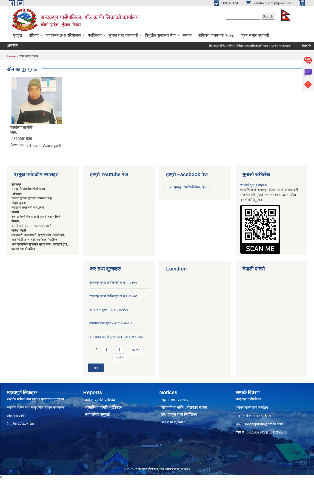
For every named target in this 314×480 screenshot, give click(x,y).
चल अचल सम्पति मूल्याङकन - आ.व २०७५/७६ (116, 337)
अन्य (96, 368)
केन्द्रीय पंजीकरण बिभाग (22, 424)
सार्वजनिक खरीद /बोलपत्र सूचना (184, 407)
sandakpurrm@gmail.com (263, 424)
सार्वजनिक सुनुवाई (97, 414)
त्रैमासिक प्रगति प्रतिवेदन (103, 407)
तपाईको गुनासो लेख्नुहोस (253, 184)
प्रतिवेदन (95, 35)
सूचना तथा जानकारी (123, 35)
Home (11, 56)
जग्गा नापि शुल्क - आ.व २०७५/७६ (108, 309)
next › (136, 349)
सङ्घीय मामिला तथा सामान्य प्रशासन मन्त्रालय (35, 399)
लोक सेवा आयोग (16, 416)
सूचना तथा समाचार (174, 400)
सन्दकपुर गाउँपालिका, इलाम (190, 187)
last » (120, 357)
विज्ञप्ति (299, 46)
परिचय (34, 35)
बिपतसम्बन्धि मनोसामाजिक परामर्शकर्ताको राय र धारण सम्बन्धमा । (243, 46)
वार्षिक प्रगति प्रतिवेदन (101, 400)
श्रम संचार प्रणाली (255, 35)
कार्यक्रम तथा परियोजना (63, 35)
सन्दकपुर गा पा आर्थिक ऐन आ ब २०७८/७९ (113, 296)
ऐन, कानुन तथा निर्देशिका (179, 414)
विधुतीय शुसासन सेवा (160, 35)
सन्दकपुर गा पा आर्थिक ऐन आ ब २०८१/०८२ (114, 282)
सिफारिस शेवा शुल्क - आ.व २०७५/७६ (110, 323)
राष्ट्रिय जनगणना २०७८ (216, 35)
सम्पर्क (187, 35)
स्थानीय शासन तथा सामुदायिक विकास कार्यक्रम (35, 407)
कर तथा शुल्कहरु (173, 422)
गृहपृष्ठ (17, 35)
